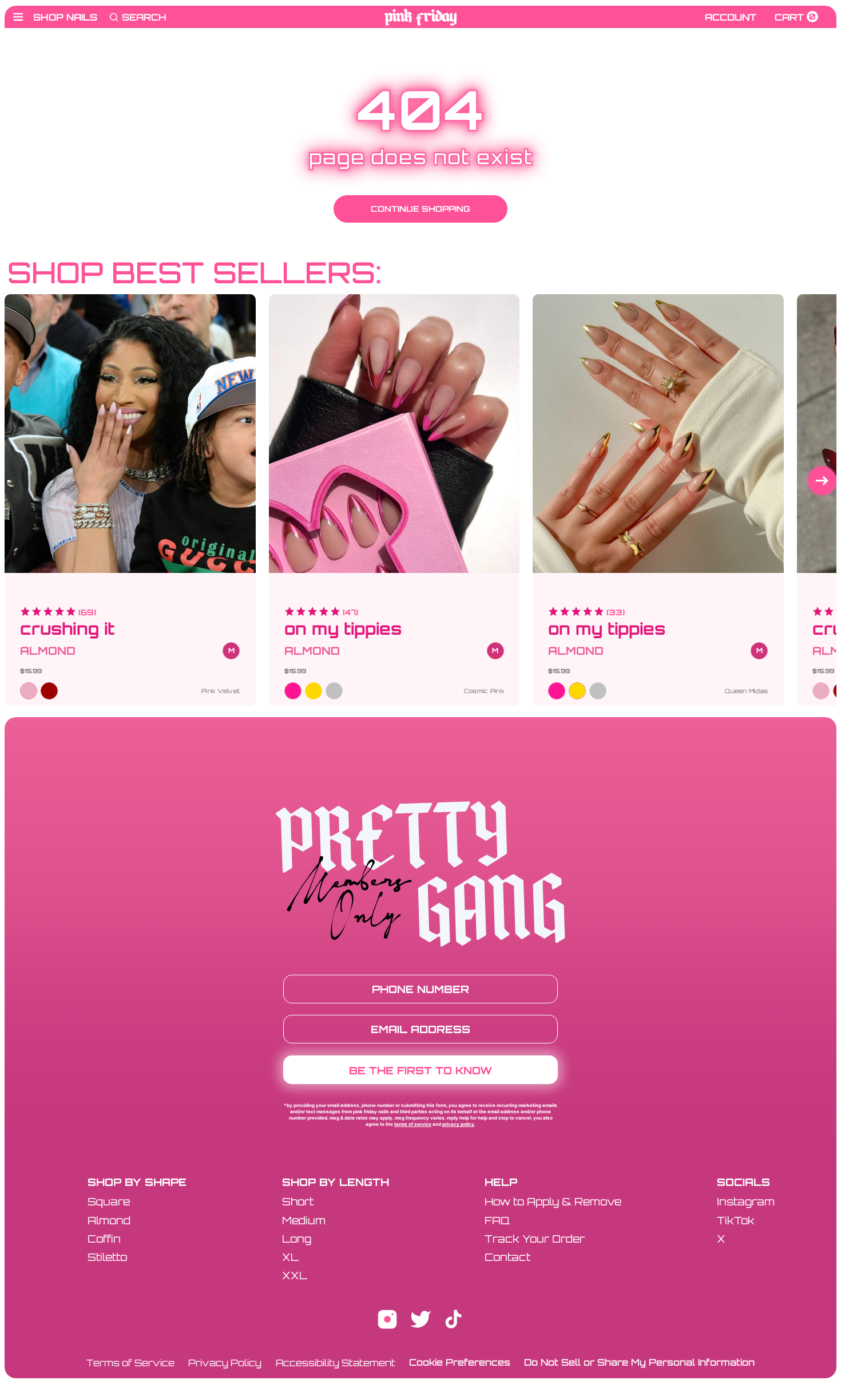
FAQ (497, 1220)
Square (109, 1201)
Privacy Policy (458, 1124)
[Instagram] (387, 1321)
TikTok (736, 1220)
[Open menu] (18, 17)
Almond (109, 1220)
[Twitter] (420, 1321)
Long (296, 1238)
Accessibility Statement (335, 1363)
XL (290, 1257)
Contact (507, 1257)
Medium (304, 1220)
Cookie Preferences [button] (459, 1362)
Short (298, 1201)
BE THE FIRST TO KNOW (420, 1070)
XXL (294, 1275)
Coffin (104, 1238)
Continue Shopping (420, 208)
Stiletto (107, 1257)
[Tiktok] (453, 1321)
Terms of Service (412, 1124)
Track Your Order (535, 1238)
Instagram (746, 1201)
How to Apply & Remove (553, 1201)
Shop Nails (65, 17)
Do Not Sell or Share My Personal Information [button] (639, 1362)
